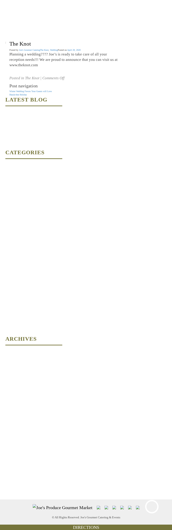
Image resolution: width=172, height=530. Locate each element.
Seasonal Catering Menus (16, 290)
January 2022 (11, 429)
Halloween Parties (13, 242)
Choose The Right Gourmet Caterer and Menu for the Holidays (33, 111)
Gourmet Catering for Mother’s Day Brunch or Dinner (29, 127)
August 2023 (11, 382)
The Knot (44, 50)
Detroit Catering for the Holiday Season (23, 219)
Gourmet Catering (13, 235)
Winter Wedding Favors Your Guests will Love (30, 91)
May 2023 (10, 390)
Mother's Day (11, 274)
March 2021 (10, 460)
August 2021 (11, 445)
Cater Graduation (13, 172)
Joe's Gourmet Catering (29, 50)
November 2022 (12, 397)
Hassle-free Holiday (18, 94)
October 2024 (11, 350)
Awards (8, 164)
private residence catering (16, 282)
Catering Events (12, 180)
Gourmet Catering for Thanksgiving (21, 135)
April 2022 (10, 421)
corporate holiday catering (16, 203)
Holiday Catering (13, 250)
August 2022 (11, 405)
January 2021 (11, 476)
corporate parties (12, 211)
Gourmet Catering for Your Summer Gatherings (26, 119)
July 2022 (9, 413)
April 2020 (10, 484)
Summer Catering (13, 297)
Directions (86, 527)
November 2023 (12, 374)
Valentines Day (12, 321)
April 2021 (10, 452)
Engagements (11, 227)
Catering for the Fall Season (18, 187)
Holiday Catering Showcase (17, 258)
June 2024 (10, 358)
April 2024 (10, 366)
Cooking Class (12, 195)
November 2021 (12, 437)
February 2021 (11, 468)
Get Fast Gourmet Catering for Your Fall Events (27, 142)
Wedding (54, 50)
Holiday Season (12, 266)
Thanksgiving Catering (15, 305)
